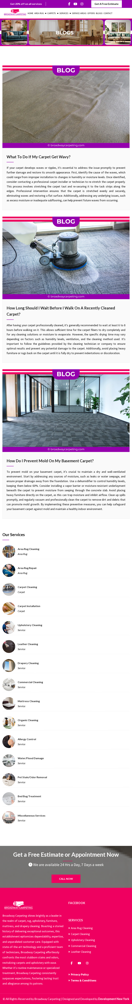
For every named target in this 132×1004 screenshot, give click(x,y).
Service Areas (79, 13)
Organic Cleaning (28, 720)
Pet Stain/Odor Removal (32, 777)
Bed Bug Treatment (29, 796)
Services (63, 13)
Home (30, 13)
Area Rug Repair (27, 567)
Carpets (51, 13)
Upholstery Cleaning (30, 625)
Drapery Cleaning (28, 663)
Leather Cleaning (28, 644)
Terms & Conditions (83, 980)
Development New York (113, 999)
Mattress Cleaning (29, 701)
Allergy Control (27, 739)
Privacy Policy (80, 974)
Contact (108, 13)
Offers (91, 13)
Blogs (99, 13)
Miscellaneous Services (31, 815)
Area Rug (39, 13)
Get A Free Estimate (106, 3)
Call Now (66, 878)
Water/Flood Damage (31, 758)
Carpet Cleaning (27, 586)
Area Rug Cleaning (28, 548)
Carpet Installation (29, 605)
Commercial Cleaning (30, 682)
